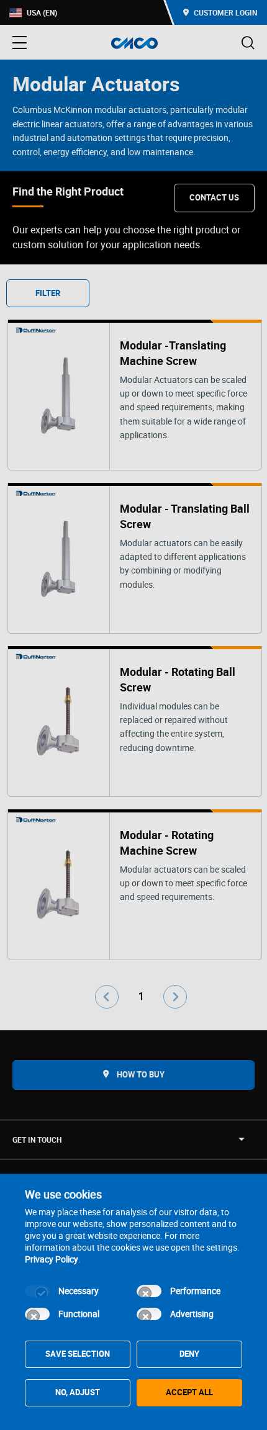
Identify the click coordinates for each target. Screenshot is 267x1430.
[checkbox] (37, 1291)
